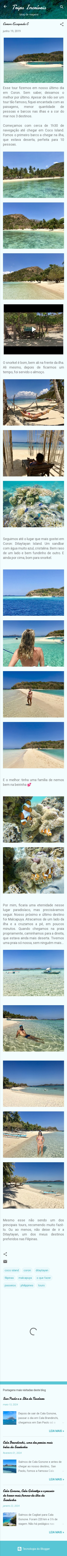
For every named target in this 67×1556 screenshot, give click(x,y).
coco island (12, 1270)
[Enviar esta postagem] (5, 1262)
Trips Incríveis (29, 7)
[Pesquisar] (62, 7)
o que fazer (44, 1278)
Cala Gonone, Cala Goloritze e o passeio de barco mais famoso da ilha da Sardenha (28, 1495)
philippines (27, 1285)
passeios (10, 1285)
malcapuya (25, 1278)
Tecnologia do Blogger (36, 1549)
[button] (62, 25)
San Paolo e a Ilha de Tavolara (23, 1398)
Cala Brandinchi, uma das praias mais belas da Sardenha (27, 1444)
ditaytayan (42, 1270)
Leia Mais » (56, 1431)
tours (41, 1285)
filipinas (9, 1278)
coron (27, 1270)
